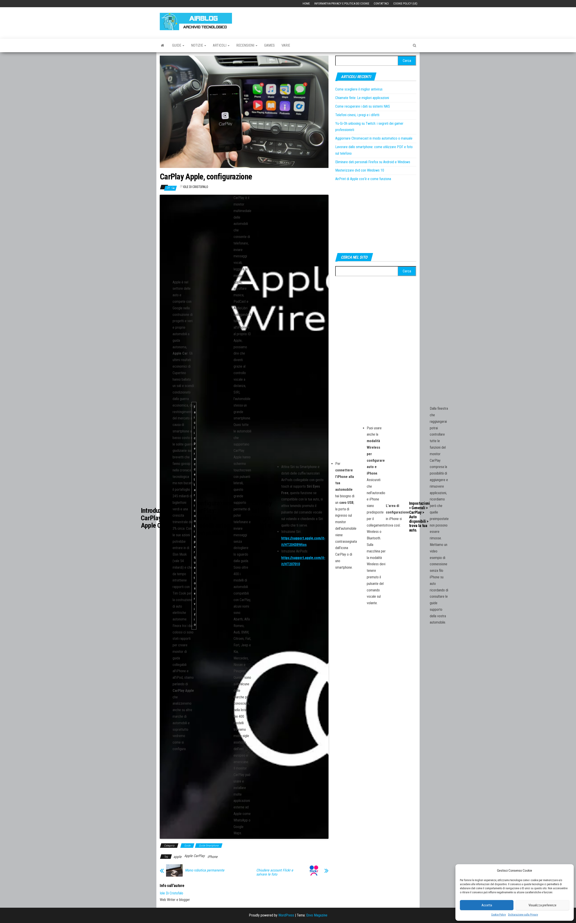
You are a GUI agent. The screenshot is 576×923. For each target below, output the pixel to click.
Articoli (220, 45)
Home (306, 3)
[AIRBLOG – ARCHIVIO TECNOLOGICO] (162, 45)
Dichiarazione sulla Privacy (523, 914)
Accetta (487, 905)
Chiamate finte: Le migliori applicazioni (362, 98)
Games (269, 45)
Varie (285, 45)
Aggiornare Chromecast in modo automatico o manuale (373, 138)
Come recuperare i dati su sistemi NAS (362, 106)
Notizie (197, 45)
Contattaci (381, 3)
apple (177, 857)
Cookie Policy (498, 914)
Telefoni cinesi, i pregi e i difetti (357, 115)
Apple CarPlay (194, 856)
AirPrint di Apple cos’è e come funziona (363, 179)
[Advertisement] (334, 21)
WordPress (286, 915)
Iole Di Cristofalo (195, 187)
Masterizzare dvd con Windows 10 (359, 170)
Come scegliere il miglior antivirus (358, 89)
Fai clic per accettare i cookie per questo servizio (195, 515)
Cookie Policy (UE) (405, 3)
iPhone (212, 857)
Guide (177, 45)
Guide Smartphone (208, 845)
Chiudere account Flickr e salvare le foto (274, 872)
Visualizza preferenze (542, 905)
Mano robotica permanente (204, 870)
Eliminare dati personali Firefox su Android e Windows (372, 162)
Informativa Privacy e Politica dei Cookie (341, 3)
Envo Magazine (316, 915)
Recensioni (245, 45)
